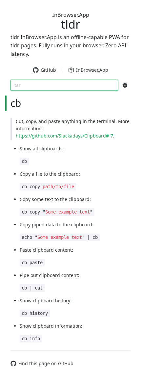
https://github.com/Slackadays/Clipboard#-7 (64, 136)
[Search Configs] (125, 85)
